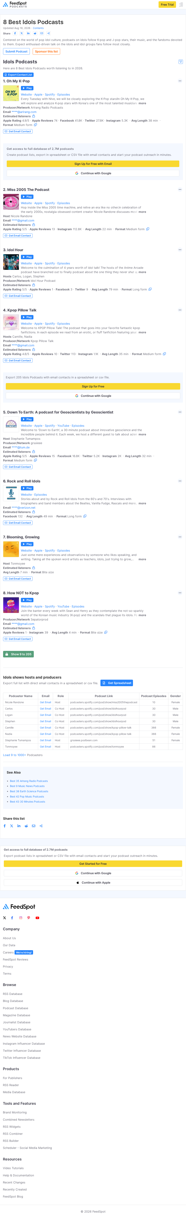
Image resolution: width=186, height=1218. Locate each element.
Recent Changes (14, 1182)
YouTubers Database (17, 1029)
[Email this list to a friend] (42, 33)
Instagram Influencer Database (24, 1043)
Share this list (14, 818)
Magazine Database (16, 1015)
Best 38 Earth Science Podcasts (29, 791)
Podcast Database (15, 1008)
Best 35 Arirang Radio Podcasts (29, 780)
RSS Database (12, 994)
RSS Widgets (12, 1126)
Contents (38, 27)
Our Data (9, 945)
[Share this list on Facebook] (15, 33)
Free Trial (167, 4)
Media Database (14, 1092)
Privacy (8, 966)
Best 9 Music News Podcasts (27, 786)
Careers (17, 952)
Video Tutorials (13, 1168)
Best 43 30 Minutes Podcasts (27, 801)
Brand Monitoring (15, 1112)
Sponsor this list (46, 51)
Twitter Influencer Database (22, 1050)
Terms (7, 973)
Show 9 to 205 (21, 654)
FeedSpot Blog (13, 1196)
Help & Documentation (18, 1175)
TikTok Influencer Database (21, 1057)
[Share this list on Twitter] (21, 33)
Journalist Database (16, 1022)
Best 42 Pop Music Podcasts (27, 796)
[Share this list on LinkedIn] (28, 33)
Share (6, 33)
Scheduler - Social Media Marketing (27, 1148)
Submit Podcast (16, 51)
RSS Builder (11, 1141)
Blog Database (13, 1001)
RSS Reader (11, 1085)
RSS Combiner (13, 1133)
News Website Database (19, 1036)
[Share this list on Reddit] (35, 33)
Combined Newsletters (18, 1119)
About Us (9, 938)
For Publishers (12, 1078)
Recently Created (15, 1189)
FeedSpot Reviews (15, 959)
